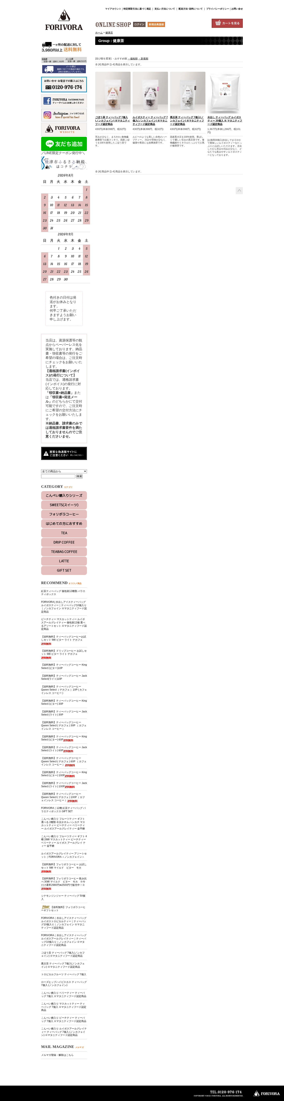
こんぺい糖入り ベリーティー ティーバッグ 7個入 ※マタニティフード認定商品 (63, 994)
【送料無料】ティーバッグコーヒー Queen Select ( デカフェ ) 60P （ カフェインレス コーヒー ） (63, 761)
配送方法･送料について (190, 8)
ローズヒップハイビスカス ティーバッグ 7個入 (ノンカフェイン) (64, 984)
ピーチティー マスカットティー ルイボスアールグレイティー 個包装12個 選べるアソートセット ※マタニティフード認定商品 (64, 624)
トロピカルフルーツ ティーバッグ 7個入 (63, 974)
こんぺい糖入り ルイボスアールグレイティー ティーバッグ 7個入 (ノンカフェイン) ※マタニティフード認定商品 (64, 1032)
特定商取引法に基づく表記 (137, 8)
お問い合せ (237, 8)
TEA (64, 533)
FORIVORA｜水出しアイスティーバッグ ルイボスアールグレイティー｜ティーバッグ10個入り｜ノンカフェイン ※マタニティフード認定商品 (63, 940)
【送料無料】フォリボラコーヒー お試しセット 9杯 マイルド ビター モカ (64, 866)
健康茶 (109, 32)
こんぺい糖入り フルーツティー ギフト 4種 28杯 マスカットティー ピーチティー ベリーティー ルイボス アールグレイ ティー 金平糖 (64, 841)
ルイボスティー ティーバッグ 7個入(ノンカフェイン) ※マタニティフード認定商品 (150, 121)
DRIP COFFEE (64, 542)
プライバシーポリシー (217, 8)
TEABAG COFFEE (64, 551)
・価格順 (133, 58)
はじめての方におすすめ (64, 523)
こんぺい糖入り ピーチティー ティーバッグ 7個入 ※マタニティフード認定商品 (63, 1019)
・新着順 (143, 58)
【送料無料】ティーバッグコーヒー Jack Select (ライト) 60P (64, 749)
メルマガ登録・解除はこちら (57, 1055)
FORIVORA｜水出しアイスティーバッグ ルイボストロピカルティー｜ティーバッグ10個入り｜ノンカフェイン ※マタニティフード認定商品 (63, 923)
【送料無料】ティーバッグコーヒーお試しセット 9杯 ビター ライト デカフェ (63, 638)
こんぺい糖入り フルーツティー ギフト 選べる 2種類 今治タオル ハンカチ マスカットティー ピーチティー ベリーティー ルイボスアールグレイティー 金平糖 (63, 823)
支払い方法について (164, 8)
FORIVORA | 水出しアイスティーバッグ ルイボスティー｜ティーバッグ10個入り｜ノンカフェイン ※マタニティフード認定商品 (64, 607)
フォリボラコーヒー (64, 514)
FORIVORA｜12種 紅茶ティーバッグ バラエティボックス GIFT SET (63, 810)
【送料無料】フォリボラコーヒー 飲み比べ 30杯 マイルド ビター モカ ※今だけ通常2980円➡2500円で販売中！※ (64, 881)
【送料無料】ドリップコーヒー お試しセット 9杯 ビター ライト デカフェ (64, 652)
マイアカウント (113, 8)
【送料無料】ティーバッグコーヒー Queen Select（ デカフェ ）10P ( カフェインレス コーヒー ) (64, 689)
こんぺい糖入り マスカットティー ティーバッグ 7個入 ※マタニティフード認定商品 (63, 1007)
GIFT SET (64, 570)
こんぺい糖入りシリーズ (64, 495)
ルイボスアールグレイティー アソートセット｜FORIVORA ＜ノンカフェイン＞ (64, 855)
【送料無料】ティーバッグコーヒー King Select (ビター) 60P (64, 738)
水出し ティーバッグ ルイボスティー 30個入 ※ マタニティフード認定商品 (224, 121)
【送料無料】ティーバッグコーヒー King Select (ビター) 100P (64, 774)
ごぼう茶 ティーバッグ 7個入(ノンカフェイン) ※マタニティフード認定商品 (63, 954)
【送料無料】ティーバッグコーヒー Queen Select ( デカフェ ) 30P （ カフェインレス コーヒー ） (63, 725)
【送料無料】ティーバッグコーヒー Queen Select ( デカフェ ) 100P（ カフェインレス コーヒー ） (63, 797)
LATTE (64, 561)
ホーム (99, 32)
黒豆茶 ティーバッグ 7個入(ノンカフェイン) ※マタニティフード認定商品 (63, 965)
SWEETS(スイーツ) (64, 505)
